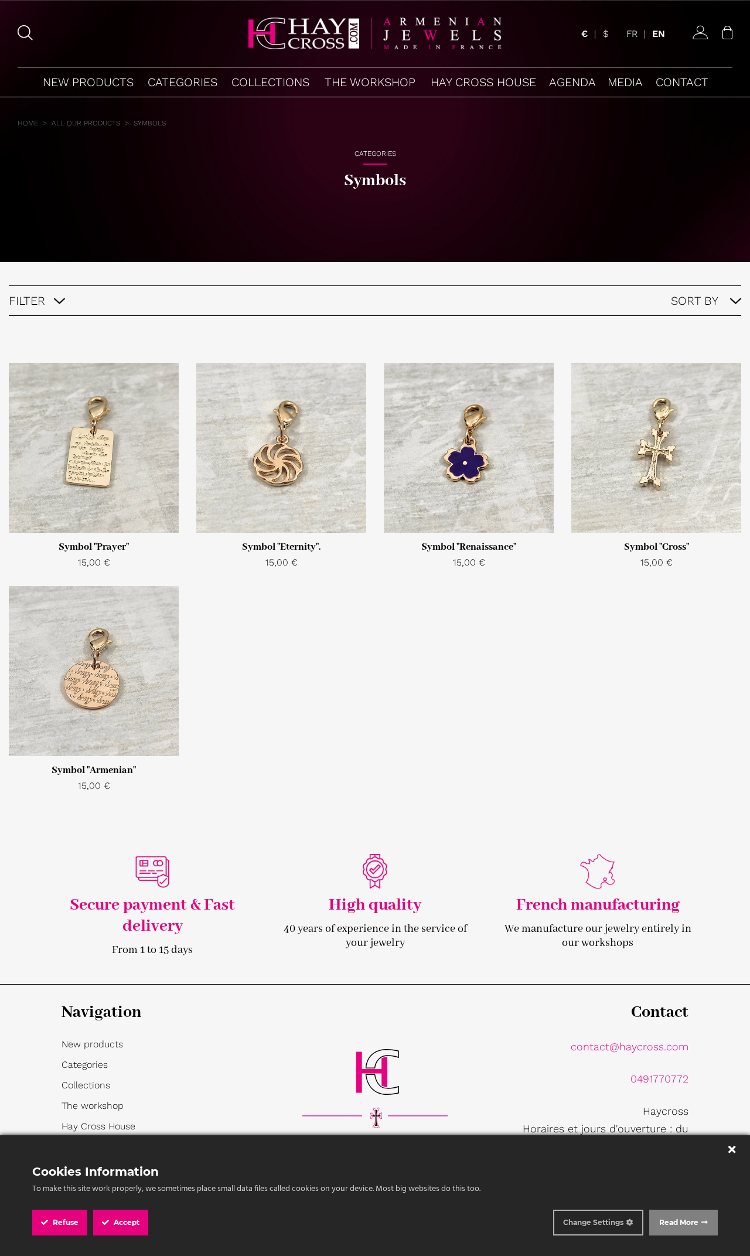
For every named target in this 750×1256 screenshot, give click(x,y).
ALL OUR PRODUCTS (86, 123)
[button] (182, 82)
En (658, 33)
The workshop (93, 1105)
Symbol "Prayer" (94, 547)
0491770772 (659, 1079)
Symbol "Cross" (656, 547)
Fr (632, 33)
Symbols (150, 123)
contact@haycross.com (629, 1046)
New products (92, 1044)
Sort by (696, 301)
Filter (27, 301)
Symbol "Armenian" (94, 770)
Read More (678, 1222)
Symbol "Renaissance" (468, 547)
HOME (28, 123)
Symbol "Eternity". (281, 547)
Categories (85, 1064)
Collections (86, 1085)
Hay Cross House (98, 1126)
